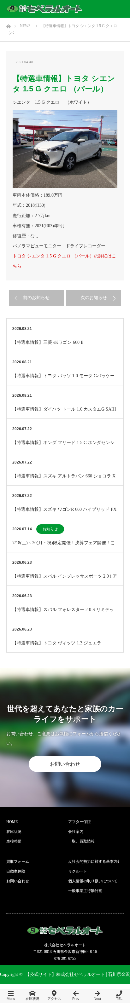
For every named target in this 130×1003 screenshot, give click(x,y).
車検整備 (13, 841)
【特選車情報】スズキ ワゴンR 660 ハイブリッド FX (64, 509)
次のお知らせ (93, 297)
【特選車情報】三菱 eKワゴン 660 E (48, 342)
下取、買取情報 (81, 841)
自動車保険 (15, 871)
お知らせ (50, 529)
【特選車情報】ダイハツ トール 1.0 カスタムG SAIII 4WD (64, 412)
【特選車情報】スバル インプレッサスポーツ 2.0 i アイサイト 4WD (64, 579)
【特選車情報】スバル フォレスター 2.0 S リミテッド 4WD (63, 613)
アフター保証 (79, 822)
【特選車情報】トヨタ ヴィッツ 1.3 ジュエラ (56, 643)
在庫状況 (13, 831)
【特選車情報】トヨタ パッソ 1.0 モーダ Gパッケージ (63, 379)
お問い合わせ (65, 764)
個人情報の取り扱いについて (92, 881)
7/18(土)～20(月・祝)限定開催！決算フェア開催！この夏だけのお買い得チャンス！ (63, 546)
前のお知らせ (36, 297)
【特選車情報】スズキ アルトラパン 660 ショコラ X (63, 476)
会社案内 (75, 831)
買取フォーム (17, 861)
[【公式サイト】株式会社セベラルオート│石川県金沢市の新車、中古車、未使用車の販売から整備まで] (44, 9)
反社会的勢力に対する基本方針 (94, 861)
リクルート (77, 871)
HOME (12, 822)
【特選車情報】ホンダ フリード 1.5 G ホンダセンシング (63, 446)
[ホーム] (8, 24)
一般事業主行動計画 (85, 891)
